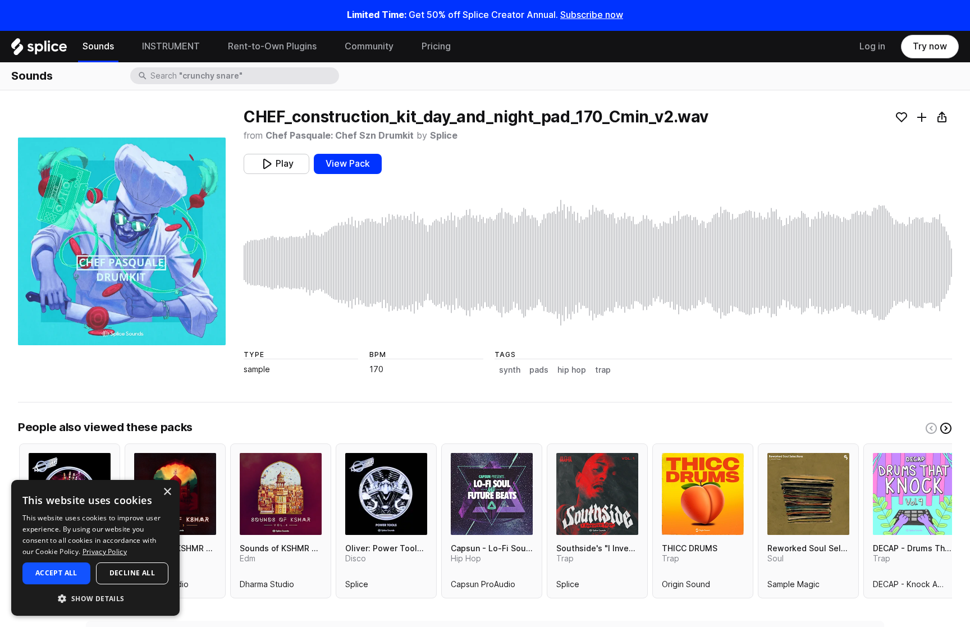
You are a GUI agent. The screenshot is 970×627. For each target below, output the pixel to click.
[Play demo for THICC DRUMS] (703, 494)
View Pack (348, 163)
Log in (872, 46)
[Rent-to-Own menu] (325, 47)
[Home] (39, 49)
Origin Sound (686, 586)
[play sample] (598, 262)
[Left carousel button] (931, 428)
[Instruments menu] (208, 47)
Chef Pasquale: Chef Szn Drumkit (340, 135)
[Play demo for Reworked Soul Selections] (808, 494)
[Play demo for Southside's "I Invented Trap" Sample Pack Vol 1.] (597, 494)
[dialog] (95, 548)
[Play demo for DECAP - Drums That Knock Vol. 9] (914, 494)
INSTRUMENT (171, 46)
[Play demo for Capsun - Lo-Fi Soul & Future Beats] (491, 494)
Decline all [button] (132, 573)
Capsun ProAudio (483, 586)
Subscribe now (591, 15)
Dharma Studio (267, 586)
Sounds (98, 46)
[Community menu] (402, 47)
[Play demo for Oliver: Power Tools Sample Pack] (386, 494)
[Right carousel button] (946, 428)
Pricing (436, 46)
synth (509, 369)
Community (369, 46)
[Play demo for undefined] (122, 241)
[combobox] (243, 75)
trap (603, 369)
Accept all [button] (56, 573)
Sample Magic (793, 586)
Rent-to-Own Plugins (272, 46)
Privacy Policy (105, 551)
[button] (95, 598)
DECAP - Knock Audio (913, 586)
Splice (443, 135)
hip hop (571, 369)
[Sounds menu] (122, 47)
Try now (930, 46)
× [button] (167, 492)
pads (538, 369)
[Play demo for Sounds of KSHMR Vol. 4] (280, 494)
